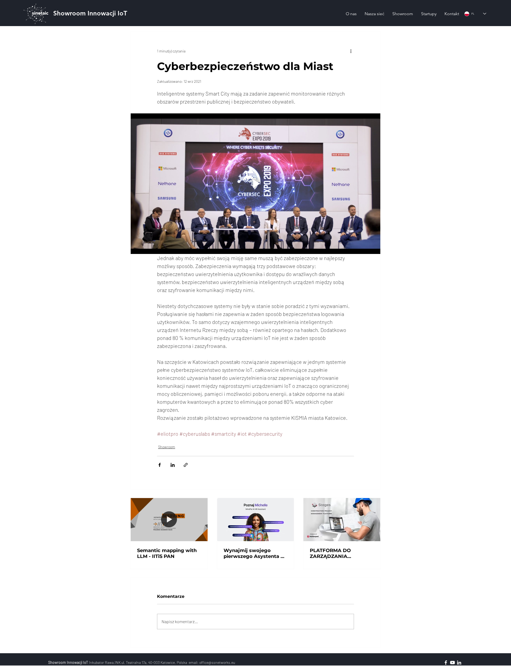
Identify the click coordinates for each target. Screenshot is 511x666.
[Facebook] (446, 662)
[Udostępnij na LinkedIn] (172, 464)
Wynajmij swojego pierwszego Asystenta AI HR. (255, 553)
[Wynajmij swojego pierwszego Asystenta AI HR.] (255, 519)
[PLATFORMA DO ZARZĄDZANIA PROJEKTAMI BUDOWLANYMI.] (341, 519)
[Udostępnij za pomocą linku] (185, 464)
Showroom (166, 447)
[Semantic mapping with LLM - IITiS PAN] (169, 519)
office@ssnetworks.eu (217, 662)
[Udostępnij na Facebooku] (159, 464)
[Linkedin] (459, 662)
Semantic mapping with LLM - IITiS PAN (167, 553)
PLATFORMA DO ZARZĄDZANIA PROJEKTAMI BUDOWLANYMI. (331, 553)
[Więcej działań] (351, 51)
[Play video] (255, 183)
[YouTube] (452, 662)
